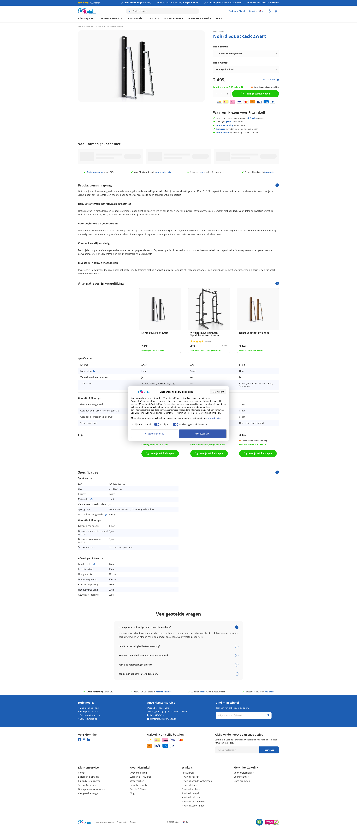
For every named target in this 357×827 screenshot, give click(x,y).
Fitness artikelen (134, 18)
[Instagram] (84, 739)
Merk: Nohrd (218, 31)
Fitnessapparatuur (110, 18)
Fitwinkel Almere (190, 785)
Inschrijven (269, 750)
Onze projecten (242, 780)
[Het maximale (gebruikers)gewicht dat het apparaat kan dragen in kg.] (106, 515)
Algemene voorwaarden (105, 822)
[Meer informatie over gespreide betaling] (278, 80)
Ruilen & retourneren (90, 715)
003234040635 (157, 715)
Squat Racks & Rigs (93, 26)
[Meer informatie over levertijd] (242, 87)
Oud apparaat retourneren (92, 789)
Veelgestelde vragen (88, 793)
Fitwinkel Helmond (191, 797)
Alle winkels (188, 772)
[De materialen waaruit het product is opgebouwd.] (94, 371)
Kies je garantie (220, 46)
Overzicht (219, 391)
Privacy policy (122, 822)
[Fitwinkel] (85, 822)
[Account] (270, 11)
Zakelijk (253, 11)
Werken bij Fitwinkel (140, 776)
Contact (82, 772)
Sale (218, 18)
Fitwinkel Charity (138, 785)
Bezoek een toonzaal (198, 18)
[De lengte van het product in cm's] (94, 564)
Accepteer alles (203, 433)
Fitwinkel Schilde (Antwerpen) (197, 780)
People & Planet (138, 789)
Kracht (153, 18)
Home (80, 26)
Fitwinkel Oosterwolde (193, 801)
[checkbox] (141, 424)
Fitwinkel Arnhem (191, 789)
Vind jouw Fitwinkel (238, 11)
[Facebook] (79, 739)
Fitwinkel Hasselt (190, 776)
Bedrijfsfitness (241, 776)
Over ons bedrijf (138, 772)
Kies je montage (220, 62)
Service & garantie (88, 718)
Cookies (133, 822)
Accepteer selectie (154, 433)
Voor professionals (244, 772)
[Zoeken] (268, 715)
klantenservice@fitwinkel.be (163, 718)
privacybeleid (214, 418)
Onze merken (137, 780)
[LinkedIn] (88, 739)
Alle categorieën (86, 18)
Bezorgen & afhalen (89, 711)
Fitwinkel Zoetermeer (193, 805)
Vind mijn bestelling (89, 708)
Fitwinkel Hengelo (191, 793)
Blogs (133, 793)
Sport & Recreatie (172, 18)
